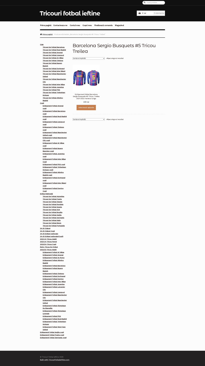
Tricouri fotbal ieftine (70, 13)
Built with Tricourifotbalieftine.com (54, 360)
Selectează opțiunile (86, 107)
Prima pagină (45, 25)
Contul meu (75, 25)
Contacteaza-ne (60, 25)
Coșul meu (87, 25)
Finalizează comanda (103, 25)
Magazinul (119, 25)
